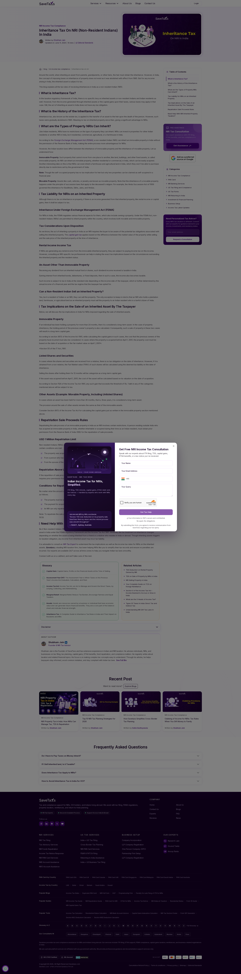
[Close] (173, 446)
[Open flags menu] (123, 479)
